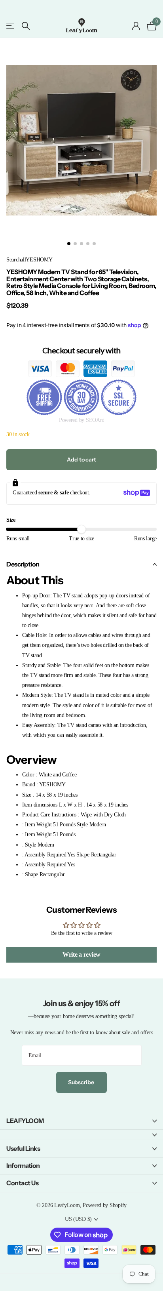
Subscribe (81, 1082)
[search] (26, 26)
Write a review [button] (81, 954)
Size (10, 520)
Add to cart (81, 459)
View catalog (10, 26)
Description (23, 564)
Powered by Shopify (105, 1205)
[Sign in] (136, 25)
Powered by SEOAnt (81, 420)
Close (81, 1121)
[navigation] (69, 243)
